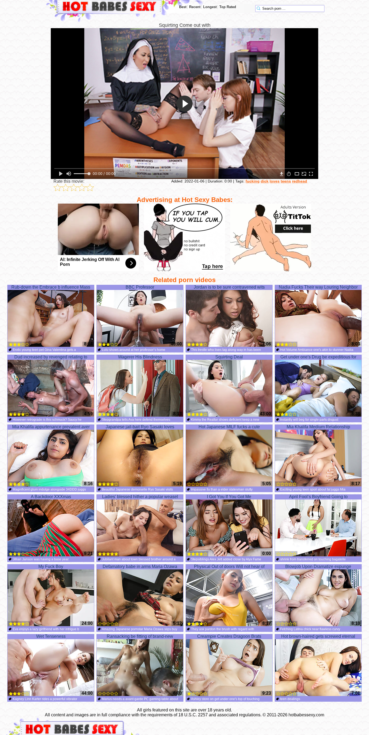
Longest (210, 7)
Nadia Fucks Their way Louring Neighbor (318, 287)
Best (182, 7)
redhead (299, 181)
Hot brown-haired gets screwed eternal (318, 636)
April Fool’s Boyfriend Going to (318, 496)
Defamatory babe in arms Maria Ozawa (140, 566)
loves (275, 181)
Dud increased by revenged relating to (50, 357)
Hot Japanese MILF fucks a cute (229, 426)
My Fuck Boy (50, 566)
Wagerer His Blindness (140, 357)
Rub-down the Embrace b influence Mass (50, 287)
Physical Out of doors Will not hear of (229, 566)
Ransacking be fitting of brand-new (140, 636)
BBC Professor (140, 287)
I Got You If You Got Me (229, 496)
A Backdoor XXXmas (51, 496)
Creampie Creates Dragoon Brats (229, 636)
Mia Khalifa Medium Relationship (318, 426)
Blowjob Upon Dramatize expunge (318, 566)
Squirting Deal (229, 357)
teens (286, 181)
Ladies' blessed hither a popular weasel (140, 496)
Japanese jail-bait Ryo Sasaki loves (140, 426)
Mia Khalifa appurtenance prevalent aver (51, 426)
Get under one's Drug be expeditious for (318, 357)
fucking (253, 181)
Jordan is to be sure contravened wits (229, 287)
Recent (194, 7)
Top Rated (227, 7)
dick (265, 181)
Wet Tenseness (51, 636)
